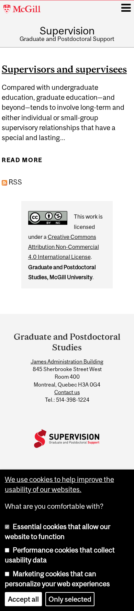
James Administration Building (67, 361)
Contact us (67, 392)
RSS (14, 182)
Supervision (67, 30)
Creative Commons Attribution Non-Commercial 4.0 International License (63, 247)
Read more (22, 162)
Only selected (69, 599)
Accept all (23, 599)
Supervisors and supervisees (64, 69)
